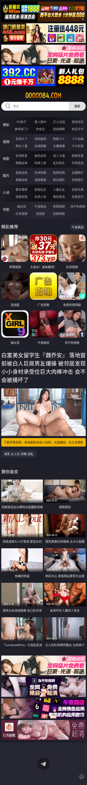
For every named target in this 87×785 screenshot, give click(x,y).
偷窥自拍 (21, 172)
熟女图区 (59, 180)
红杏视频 (21, 214)
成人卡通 (59, 156)
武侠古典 (78, 189)
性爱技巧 (78, 197)
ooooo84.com (43, 95)
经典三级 (40, 163)
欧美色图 (59, 172)
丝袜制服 (40, 146)
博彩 (6, 124)
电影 (6, 158)
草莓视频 (59, 206)
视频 (6, 141)
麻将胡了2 (21, 129)
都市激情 (21, 189)
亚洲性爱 (21, 156)
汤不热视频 (77, 206)
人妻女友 (59, 189)
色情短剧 (59, 214)
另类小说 (40, 197)
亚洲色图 (40, 172)
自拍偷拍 (40, 139)
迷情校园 (21, 197)
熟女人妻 (21, 146)
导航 (6, 209)
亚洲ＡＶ (21, 139)
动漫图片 (78, 172)
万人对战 (59, 122)
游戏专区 (78, 122)
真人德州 (40, 122)
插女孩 (21, 206)
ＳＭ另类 (78, 146)
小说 (6, 192)
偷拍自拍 (40, 156)
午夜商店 (40, 206)
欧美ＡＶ (59, 139)
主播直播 (59, 146)
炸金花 (40, 129)
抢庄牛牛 (78, 129)
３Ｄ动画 (78, 139)
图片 (6, 175)
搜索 (77, 106)
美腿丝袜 (21, 180)
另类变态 (78, 163)
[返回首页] (81, 776)
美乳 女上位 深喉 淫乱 (18, 454)
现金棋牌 (59, 129)
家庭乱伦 (40, 189)
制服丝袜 (21, 163)
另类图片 (78, 180)
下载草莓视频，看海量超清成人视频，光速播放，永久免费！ (43, 442)
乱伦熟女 (59, 163)
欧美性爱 (78, 156)
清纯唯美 (40, 180)
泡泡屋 (40, 214)
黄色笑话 (59, 197)
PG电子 (21, 122)
